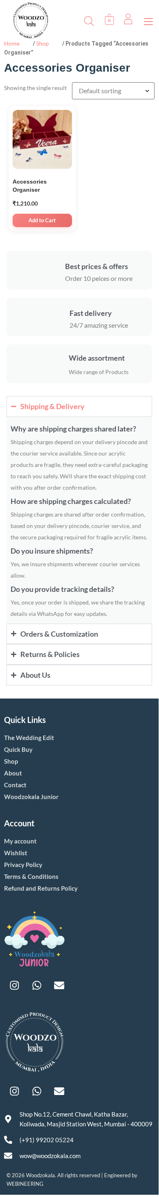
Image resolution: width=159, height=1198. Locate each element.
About (13, 773)
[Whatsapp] (36, 985)
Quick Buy (18, 749)
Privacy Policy (23, 864)
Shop (42, 43)
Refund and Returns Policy (41, 888)
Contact (15, 784)
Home (12, 43)
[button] (148, 20)
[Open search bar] (89, 20)
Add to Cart (42, 220)
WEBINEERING (25, 1183)
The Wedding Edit (29, 737)
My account (20, 841)
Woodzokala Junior (31, 796)
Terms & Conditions (31, 876)
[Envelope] (59, 985)
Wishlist (15, 852)
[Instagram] (14, 985)
